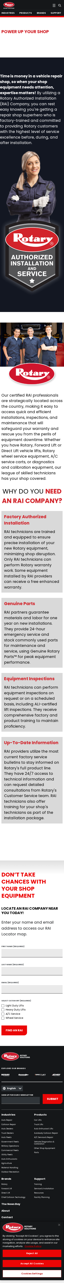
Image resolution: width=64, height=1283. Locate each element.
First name (13, 947)
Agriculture (6, 1163)
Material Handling (9, 1168)
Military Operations (10, 1146)
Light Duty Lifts (15, 1005)
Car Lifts (38, 1120)
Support (39, 1179)
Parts (36, 1153)
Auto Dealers (7, 1129)
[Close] (59, 1225)
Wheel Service (14, 1018)
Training (38, 1184)
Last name (12, 965)
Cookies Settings (32, 1273)
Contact (7, 1217)
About (5, 1210)
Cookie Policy (33, 1246)
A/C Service (13, 1014)
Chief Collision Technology (13, 1197)
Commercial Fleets (10, 1150)
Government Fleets (10, 1142)
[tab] (8, 13)
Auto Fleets (6, 1137)
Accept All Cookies (31, 1263)
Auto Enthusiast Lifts (43, 1129)
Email (10, 983)
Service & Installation (44, 1189)
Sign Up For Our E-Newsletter (17, 1095)
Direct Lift (5, 1193)
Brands (6, 1179)
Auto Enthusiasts (9, 1159)
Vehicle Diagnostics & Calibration (44, 1143)
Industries (8, 1114)
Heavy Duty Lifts (16, 1009)
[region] (32, 1250)
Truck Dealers (7, 1133)
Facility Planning (42, 1197)
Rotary (4, 1184)
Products (40, 1114)
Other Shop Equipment (44, 1148)
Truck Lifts (38, 1124)
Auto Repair (6, 1120)
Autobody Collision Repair (46, 1133)
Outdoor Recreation (10, 1172)
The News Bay (10, 1204)
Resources (39, 1193)
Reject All (32, 1253)
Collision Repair (8, 1124)
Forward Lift (6, 1189)
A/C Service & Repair (43, 1137)
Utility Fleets (7, 1155)
